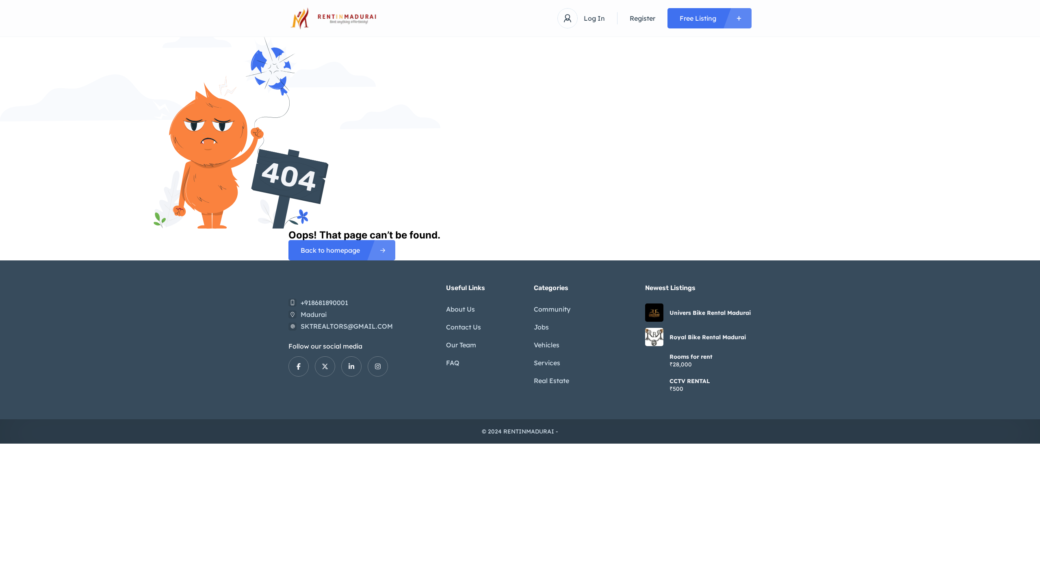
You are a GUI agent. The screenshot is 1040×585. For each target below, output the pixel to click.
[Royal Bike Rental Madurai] (654, 337)
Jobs (541, 327)
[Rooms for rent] (654, 361)
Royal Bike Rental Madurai (708, 337)
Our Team (461, 345)
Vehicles (546, 345)
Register (642, 18)
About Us (460, 309)
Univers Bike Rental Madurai (710, 313)
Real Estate (551, 381)
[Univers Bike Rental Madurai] (654, 312)
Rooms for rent (691, 357)
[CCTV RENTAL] (654, 386)
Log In (594, 18)
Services (547, 363)
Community (552, 309)
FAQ (452, 363)
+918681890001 (324, 303)
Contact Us (463, 327)
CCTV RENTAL (690, 381)
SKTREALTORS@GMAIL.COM (347, 326)
